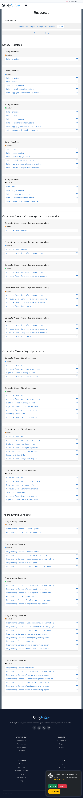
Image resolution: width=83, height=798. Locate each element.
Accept (53, 786)
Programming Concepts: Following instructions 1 (25, 563)
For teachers (21, 744)
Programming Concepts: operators (20, 596)
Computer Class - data (15, 365)
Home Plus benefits (21, 771)
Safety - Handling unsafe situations (20, 89)
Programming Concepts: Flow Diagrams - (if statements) (28, 566)
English (61, 744)
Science (61, 747)
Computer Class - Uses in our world (20, 306)
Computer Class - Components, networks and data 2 (27, 302)
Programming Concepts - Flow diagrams (22, 529)
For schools (21, 747)
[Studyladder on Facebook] (34, 728)
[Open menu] (26, 5)
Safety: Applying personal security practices (23, 93)
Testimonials (21, 777)
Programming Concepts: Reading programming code (27, 638)
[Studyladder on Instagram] (39, 728)
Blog (21, 781)
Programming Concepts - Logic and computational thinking (30, 559)
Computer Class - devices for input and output (24, 253)
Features (21, 767)
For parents (21, 741)
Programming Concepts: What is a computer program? (28, 645)
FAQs (61, 764)
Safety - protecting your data (18, 157)
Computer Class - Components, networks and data (26, 329)
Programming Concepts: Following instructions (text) (27, 555)
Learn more (59, 779)
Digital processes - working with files (20, 373)
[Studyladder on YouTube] (49, 728)
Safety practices (12, 59)
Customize (54, 791)
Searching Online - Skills (15, 414)
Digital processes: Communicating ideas (22, 406)
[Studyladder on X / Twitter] (44, 728)
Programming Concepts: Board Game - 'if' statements (27, 648)
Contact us (61, 767)
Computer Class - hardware (17, 230)
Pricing (21, 774)
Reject (62, 786)
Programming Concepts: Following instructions (24, 532)
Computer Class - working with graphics (22, 376)
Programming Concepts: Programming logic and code (27, 604)
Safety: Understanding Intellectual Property (23, 130)
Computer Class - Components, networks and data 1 (27, 276)
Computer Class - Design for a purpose (21, 417)
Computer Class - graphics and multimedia (23, 369)
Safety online (11, 82)
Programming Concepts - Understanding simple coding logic (30, 626)
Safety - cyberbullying (15, 85)
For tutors (21, 751)
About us (21, 764)
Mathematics (61, 741)
